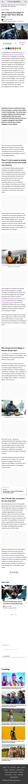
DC (8, 767)
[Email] (20, 48)
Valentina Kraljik (8, 19)
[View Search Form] (25, 1)
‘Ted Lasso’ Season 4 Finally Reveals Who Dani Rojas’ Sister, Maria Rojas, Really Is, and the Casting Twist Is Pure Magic (14, 723)
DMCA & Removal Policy (11, 772)
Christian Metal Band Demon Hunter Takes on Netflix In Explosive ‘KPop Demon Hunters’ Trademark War (13, 688)
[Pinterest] (13, 48)
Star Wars (13, 767)
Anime (18, 767)
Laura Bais (9, 606)
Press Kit (21, 772)
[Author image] (2, 20)
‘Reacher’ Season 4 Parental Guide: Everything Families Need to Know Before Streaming (13, 741)
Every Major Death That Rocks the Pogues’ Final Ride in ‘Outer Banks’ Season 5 (13, 759)
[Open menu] (3, 2)
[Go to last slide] (4, 599)
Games (6, 770)
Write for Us (12, 770)
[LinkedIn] (11, 48)
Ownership (20, 774)
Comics (23, 767)
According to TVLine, (8, 353)
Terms (14, 774)
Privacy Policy (8, 774)
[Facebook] (6, 48)
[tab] (11, 614)
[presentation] (14, 592)
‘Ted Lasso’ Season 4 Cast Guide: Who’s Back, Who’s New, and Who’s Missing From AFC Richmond (14, 706)
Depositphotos (14, 777)
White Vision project (7, 557)
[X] (9, 48)
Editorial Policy (20, 770)
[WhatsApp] (18, 48)
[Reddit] (15, 48)
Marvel (4, 767)
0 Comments (20, 21)
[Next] (24, 599)
